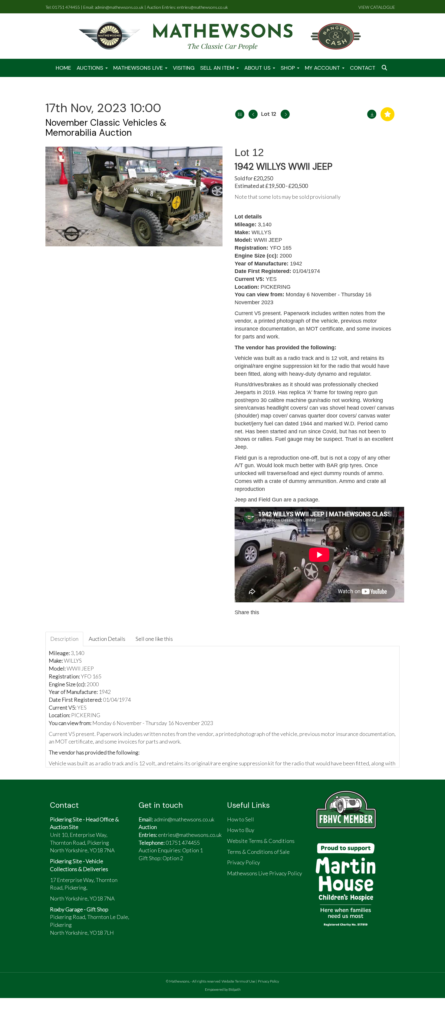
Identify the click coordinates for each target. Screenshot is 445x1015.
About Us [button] (258, 68)
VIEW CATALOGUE (376, 7)
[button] (385, 68)
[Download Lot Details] (372, 114)
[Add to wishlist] (387, 114)
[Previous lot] (253, 114)
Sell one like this (154, 638)
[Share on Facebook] (269, 612)
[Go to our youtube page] (174, 882)
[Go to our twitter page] (160, 882)
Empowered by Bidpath (223, 989)
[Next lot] (285, 114)
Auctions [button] (91, 68)
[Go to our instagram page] (295, 612)
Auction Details (107, 638)
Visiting (184, 68)
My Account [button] (323, 68)
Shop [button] (288, 68)
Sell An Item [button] (218, 68)
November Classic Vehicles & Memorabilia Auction (105, 127)
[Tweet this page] (282, 612)
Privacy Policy (268, 981)
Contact (362, 68)
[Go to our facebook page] (146, 882)
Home (63, 68)
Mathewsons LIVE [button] (138, 68)
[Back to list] (240, 114)
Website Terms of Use (238, 981)
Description (64, 638)
